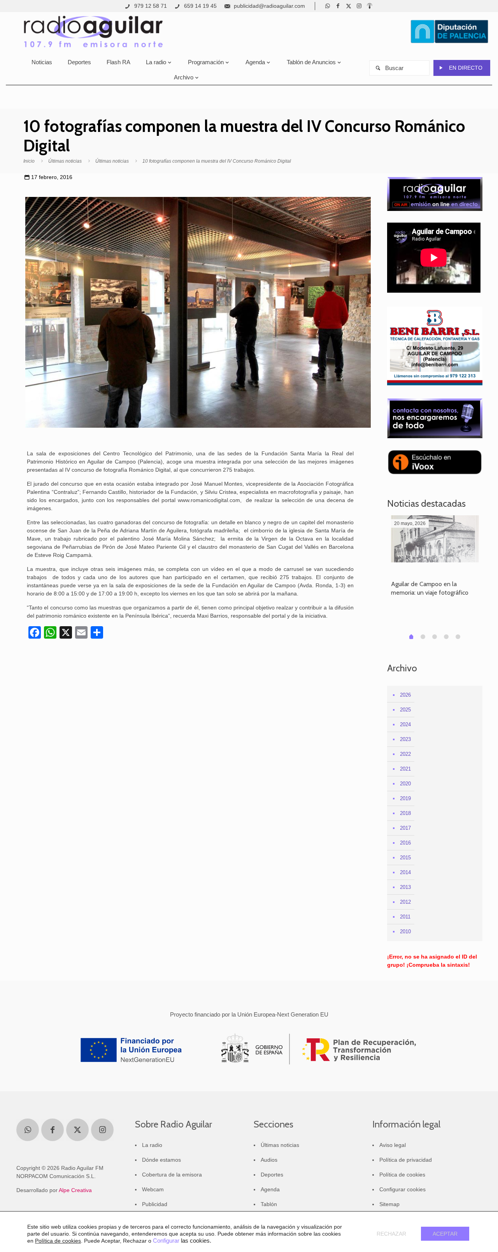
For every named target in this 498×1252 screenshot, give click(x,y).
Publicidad (154, 1204)
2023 (405, 739)
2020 (405, 784)
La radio (152, 1145)
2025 (405, 710)
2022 (405, 754)
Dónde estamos (161, 1160)
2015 (405, 857)
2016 (405, 843)
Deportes (272, 1174)
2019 (405, 798)
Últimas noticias (65, 161)
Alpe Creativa (75, 1190)
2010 (405, 931)
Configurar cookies (402, 1189)
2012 (405, 902)
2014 (405, 872)
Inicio (29, 161)
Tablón (269, 1204)
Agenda (270, 1189)
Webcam (153, 1189)
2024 (405, 724)
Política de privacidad (405, 1160)
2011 (405, 917)
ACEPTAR (445, 1234)
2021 (405, 769)
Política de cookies (402, 1174)
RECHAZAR (391, 1234)
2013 (405, 887)
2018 (405, 813)
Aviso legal (392, 1145)
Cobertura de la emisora (172, 1174)
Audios (269, 1160)
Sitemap (389, 1204)
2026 (405, 695)
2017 (405, 828)
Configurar (166, 1241)
